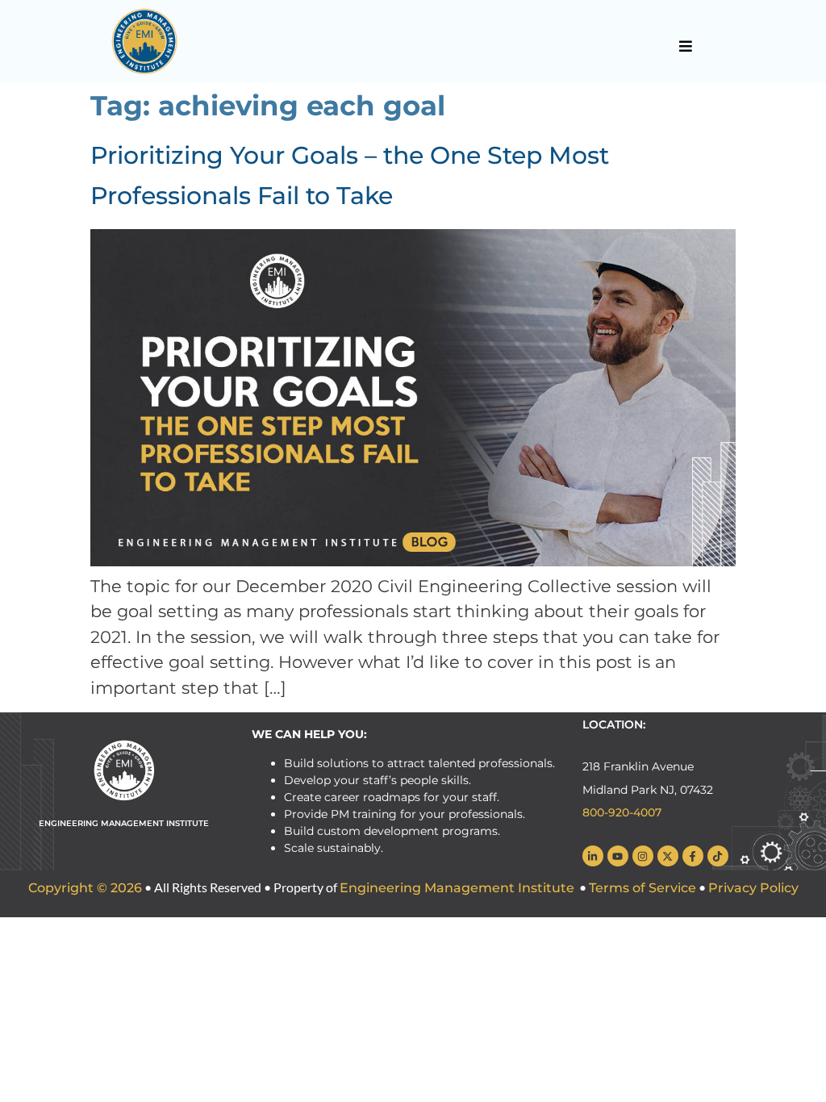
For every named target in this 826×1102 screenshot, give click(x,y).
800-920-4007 (621, 812)
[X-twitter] (667, 855)
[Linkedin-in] (592, 855)
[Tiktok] (717, 855)
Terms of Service (642, 887)
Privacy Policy (753, 887)
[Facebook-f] (692, 855)
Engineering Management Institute (457, 887)
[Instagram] (642, 855)
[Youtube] (617, 855)
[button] (685, 46)
